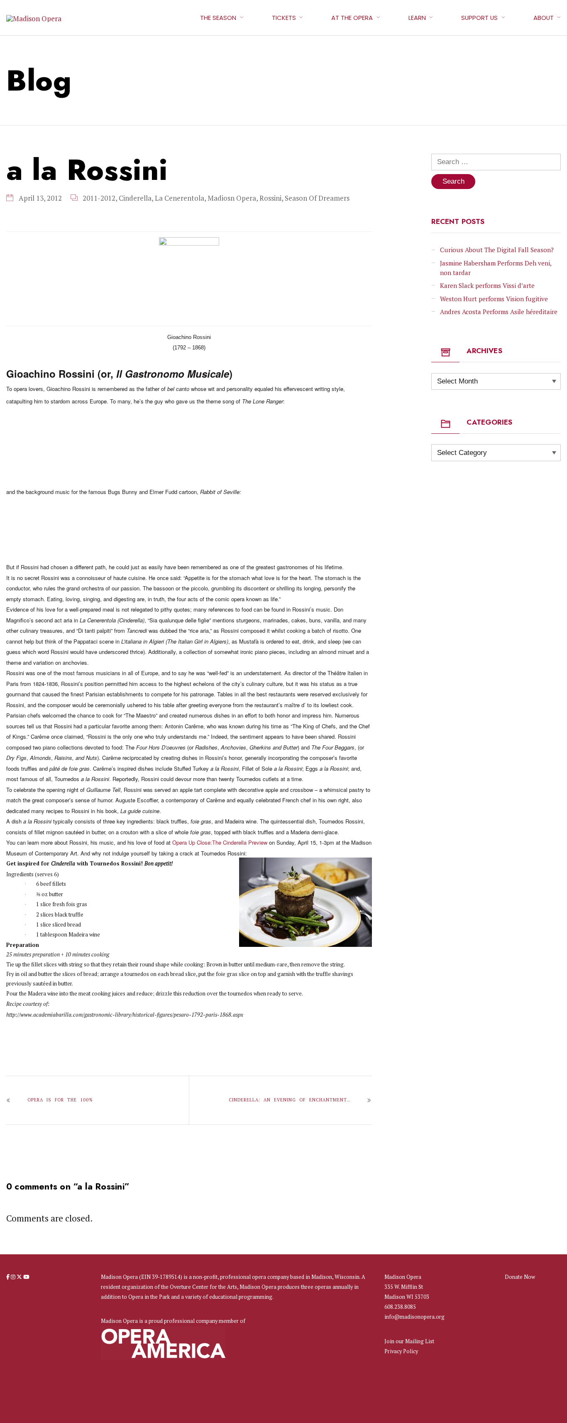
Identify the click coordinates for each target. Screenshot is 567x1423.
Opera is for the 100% (60, 1100)
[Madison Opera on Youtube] (26, 1276)
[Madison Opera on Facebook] (8, 1276)
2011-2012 (99, 198)
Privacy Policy (401, 1351)
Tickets (284, 17)
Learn (417, 17)
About (543, 17)
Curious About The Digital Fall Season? (497, 250)
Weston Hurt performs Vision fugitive (494, 299)
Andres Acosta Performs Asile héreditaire (498, 311)
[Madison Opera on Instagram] (14, 1276)
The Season (218, 17)
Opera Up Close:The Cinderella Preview (219, 842)
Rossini (270, 198)
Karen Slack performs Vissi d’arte (487, 285)
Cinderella (135, 198)
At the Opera (352, 17)
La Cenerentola (179, 198)
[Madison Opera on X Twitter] (20, 1276)
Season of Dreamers (317, 198)
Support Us (479, 17)
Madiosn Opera (232, 198)
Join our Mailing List (409, 1341)
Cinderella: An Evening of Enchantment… (289, 1100)
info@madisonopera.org (414, 1316)
